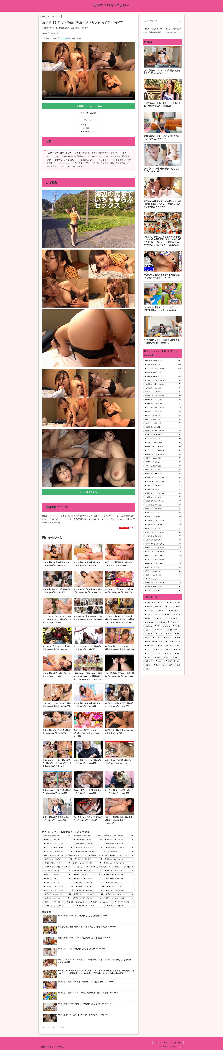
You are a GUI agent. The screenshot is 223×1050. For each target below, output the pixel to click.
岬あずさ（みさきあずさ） (52, 33)
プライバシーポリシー (162, 1043)
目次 (85, 120)
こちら (166, 32)
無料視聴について (89, 131)
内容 (84, 125)
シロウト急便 (64, 38)
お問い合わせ (177, 1043)
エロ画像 (86, 128)
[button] (180, 21)
